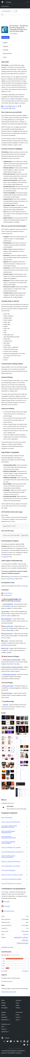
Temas (17, 1003)
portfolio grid (25, 937)
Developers (4, 1017)
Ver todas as (25, 971)
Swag (18, 1019)
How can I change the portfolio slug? (11, 861)
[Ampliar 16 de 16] (26, 790)
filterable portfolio (17, 937)
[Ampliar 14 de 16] (26, 761)
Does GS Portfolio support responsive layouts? (8, 832)
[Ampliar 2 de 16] (12, 728)
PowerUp (5, 704)
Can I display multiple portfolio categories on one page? (9, 826)
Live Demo (6, 106)
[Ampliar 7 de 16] (12, 771)
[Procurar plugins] (16, 11)
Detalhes (5, 42)
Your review (4, 971)
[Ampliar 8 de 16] (12, 783)
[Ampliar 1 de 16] (12, 717)
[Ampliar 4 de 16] (12, 747)
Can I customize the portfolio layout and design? (8, 837)
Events (17, 1014)
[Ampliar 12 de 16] (26, 746)
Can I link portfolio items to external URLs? (12, 851)
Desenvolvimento (7, 53)
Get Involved (19, 1012)
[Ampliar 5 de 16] (12, 755)
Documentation (5, 108)
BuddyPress (5, 1031)
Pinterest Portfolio (8, 686)
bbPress (4, 1029)
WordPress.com (6, 1024)
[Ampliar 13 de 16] (26, 754)
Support (13, 108)
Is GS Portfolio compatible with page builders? (8, 842)
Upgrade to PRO (15, 106)
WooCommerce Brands (9, 674)
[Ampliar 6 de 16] (12, 763)
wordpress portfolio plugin (22, 943)
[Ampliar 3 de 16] (12, 737)
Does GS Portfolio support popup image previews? (8, 856)
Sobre (2, 1000)
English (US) (26, 934)
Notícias (3, 1003)
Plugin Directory (5, 6)
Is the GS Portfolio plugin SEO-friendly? (11, 879)
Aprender (3, 1012)
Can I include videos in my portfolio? (10, 866)
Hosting (3, 1005)
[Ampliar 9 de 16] (26, 717)
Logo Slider (6, 611)
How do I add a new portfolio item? (10, 822)
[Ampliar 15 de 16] (26, 769)
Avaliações (5, 46)
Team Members (7, 619)
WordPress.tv (5, 1019)
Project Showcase (8, 626)
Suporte (5, 57)
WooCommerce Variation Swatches (13, 667)
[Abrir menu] (28, 2)
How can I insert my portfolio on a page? (12, 874)
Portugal (7, 1038)
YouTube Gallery (7, 693)
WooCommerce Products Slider (12, 659)
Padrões (18, 1007)
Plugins (17, 1005)
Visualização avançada (7, 947)
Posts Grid (5, 648)
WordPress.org (11, 578)
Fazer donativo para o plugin (8, 991)
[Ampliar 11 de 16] (26, 737)
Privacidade (4, 1007)
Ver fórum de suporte (6, 981)
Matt (3, 1026)
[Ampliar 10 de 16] (26, 727)
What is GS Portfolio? (7, 817)
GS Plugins (14, 33)
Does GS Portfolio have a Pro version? (11, 883)
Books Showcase (8, 633)
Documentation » (7, 595)
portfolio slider (25, 940)
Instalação (5, 50)
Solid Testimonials (8, 604)
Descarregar (5, 37)
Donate (18, 1017)
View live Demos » (8, 593)
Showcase (18, 1000)
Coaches (5, 641)
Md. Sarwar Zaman (9, 911)
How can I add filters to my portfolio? (11, 847)
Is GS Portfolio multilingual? (8, 870)
